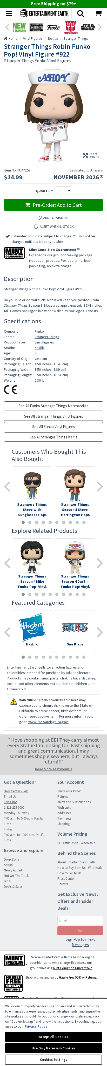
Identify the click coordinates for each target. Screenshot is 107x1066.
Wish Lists (64, 807)
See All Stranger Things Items (53, 437)
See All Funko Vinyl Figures (53, 426)
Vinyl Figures (44, 342)
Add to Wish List (56, 217)
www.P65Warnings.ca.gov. (48, 721)
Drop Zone (11, 859)
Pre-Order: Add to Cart (57, 205)
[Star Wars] (88, 27)
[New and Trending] (19, 27)
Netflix (39, 347)
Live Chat (10, 802)
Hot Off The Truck (16, 876)
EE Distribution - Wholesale (76, 843)
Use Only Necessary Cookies (53, 1048)
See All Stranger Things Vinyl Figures (53, 416)
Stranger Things (47, 336)
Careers (62, 884)
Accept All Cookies (53, 1037)
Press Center (66, 878)
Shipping (63, 824)
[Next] (100, 26)
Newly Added (13, 870)
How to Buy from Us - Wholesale (79, 867)
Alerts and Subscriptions (74, 802)
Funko (39, 331)
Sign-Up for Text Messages (80, 942)
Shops (8, 865)
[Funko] (53, 27)
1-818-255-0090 (14, 807)
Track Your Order (69, 791)
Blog (7, 881)
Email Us (10, 796)
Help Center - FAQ (16, 791)
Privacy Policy (36, 1026)
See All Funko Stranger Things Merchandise (53, 405)
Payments (64, 818)
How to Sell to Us (69, 873)
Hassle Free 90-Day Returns (77, 977)
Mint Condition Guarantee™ (72, 968)
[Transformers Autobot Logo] (70, 27)
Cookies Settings (53, 1059)
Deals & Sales (13, 886)
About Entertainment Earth (76, 862)
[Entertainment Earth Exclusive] (36, 27)
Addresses (64, 813)
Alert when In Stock (57, 226)
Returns (62, 796)
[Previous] (7, 26)
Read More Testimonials (53, 769)
